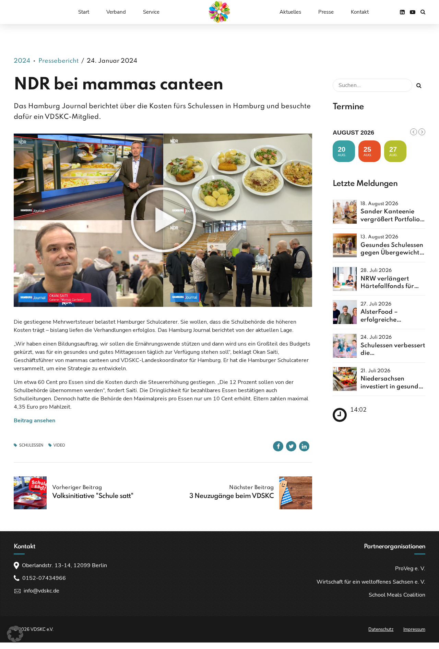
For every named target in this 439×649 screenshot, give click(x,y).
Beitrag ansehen (34, 420)
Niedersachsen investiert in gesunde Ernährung (391, 386)
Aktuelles (290, 12)
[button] (15, 634)
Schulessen (31, 445)
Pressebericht (58, 61)
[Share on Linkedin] (304, 446)
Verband (116, 12)
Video (59, 445)
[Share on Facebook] (278, 446)
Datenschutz (380, 629)
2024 (22, 61)
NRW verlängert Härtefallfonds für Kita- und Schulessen (391, 286)
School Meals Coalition (397, 595)
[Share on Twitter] (291, 446)
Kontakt (360, 12)
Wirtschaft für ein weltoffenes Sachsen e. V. (371, 582)
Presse (326, 12)
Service (151, 12)
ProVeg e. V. (410, 568)
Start (83, 12)
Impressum (414, 629)
